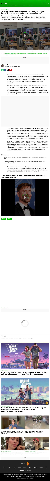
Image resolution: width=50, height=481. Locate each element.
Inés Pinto (7, 64)
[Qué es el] (37, 444)
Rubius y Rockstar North (7, 0)
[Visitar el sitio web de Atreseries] (30, 467)
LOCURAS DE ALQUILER (5, 430)
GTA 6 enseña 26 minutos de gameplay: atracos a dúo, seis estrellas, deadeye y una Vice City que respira (24, 373)
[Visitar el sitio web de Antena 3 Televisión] (4, 467)
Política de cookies (22, 476)
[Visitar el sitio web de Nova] (20, 467)
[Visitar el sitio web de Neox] (14, 467)
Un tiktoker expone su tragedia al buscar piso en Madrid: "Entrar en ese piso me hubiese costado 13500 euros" (12, 432)
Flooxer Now (3, 307)
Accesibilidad (31, 478)
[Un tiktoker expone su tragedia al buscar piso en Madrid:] (13, 422)
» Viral (8, 307)
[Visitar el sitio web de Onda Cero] (35, 467)
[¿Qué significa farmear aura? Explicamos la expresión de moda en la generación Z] (37, 422)
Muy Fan (3, 339)
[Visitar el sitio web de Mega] (25, 467)
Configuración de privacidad (39, 476)
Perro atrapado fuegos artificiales (38, 0)
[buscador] (46, 3)
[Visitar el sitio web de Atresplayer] (22, 470)
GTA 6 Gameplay (16, 0)
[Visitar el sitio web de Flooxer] (29, 470)
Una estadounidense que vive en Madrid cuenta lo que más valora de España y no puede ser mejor (12, 454)
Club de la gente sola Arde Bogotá (25, 0)
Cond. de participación (30, 476)
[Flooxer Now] (6, 3)
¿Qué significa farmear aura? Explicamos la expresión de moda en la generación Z (34, 432)
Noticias (11, 339)
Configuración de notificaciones (22, 478)
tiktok (3, 218)
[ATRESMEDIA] (25, 463)
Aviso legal (8, 476)
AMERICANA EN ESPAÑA (6, 451)
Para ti (15, 339)
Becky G (9, 218)
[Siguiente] (48, 1)
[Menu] (48, 3)
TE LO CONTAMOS (4, 370)
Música (20, 339)
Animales (25, 339)
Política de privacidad (14, 476)
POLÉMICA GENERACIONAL (30, 451)
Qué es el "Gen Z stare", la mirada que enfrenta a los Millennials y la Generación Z (36, 454)
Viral (3, 337)
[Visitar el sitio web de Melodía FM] (46, 467)
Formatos (30, 339)
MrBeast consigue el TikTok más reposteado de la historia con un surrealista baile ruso (23, 176)
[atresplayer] (43, 3)
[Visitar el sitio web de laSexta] (9, 467)
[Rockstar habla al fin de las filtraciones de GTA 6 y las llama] (25, 391)
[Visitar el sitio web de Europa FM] (41, 467)
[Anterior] (2, 1)
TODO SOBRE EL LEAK (5, 406)
